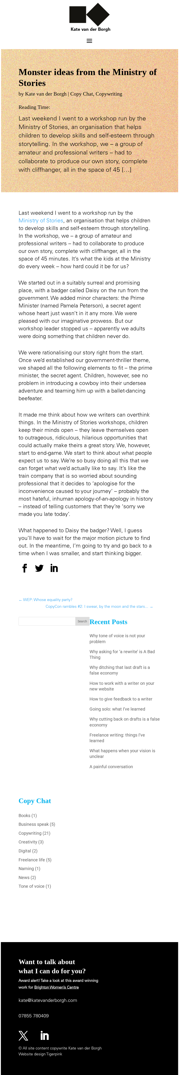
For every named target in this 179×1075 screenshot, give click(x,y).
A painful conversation (111, 766)
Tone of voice (32, 886)
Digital (25, 850)
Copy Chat (81, 94)
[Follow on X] (23, 1035)
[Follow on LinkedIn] (44, 1035)
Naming (26, 868)
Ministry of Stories (41, 221)
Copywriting (109, 94)
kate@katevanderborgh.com (48, 1000)
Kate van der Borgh (46, 94)
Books (24, 815)
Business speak (34, 824)
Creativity (28, 842)
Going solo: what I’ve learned (117, 709)
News (24, 877)
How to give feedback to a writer (121, 699)
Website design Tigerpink (40, 1054)
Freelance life (32, 859)
